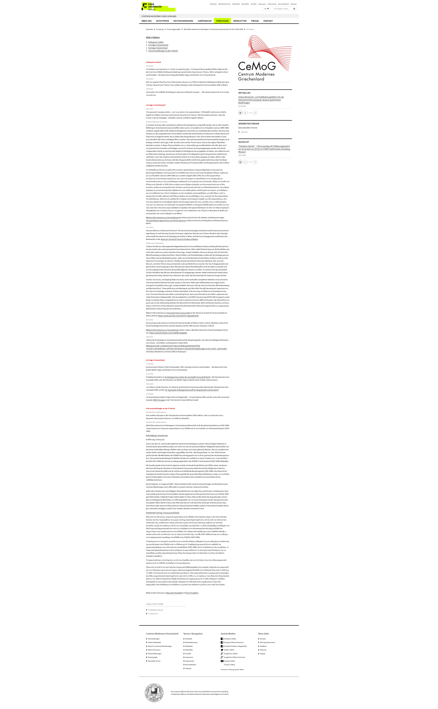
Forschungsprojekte (174, 29)
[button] (266, 9)
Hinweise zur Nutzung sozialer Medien (232, 669)
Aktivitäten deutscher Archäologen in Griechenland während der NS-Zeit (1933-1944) (213, 29)
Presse (255, 20)
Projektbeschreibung (155, 610)
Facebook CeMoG (230, 639)
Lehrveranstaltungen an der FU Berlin (163, 50)
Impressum (262, 4)
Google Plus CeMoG (231, 653)
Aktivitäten (162, 20)
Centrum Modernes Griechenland (158, 16)
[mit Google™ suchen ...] (294, 8)
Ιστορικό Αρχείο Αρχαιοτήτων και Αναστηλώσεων (166, 220)
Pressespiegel (152, 657)
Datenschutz (272, 4)
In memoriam (153, 613)
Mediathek (236, 4)
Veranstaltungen (154, 639)
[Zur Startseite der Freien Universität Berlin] (158, 7)
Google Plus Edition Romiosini (234, 657)
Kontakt (254, 4)
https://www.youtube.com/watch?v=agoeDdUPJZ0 (178, 315)
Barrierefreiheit (283, 4)
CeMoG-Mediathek (154, 642)
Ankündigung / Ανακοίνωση (157, 435)
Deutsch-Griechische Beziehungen (160, 646)
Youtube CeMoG (229, 661)
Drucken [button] (263, 639)
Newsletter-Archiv (154, 661)
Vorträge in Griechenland (158, 45)
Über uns (146, 20)
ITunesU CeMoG (229, 665)
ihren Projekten (192, 593)
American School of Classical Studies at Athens (179, 239)
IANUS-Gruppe (158, 400)
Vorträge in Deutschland (158, 48)
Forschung (222, 20)
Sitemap (294, 4)
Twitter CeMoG (229, 650)
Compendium (205, 20)
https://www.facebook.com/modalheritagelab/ (168, 333)
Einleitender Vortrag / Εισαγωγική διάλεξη (162, 512)
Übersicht (244, 132)
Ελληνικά (263, 650)
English (262, 653)
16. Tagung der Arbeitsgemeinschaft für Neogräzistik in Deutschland (191, 390)
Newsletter (245, 4)
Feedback (263, 646)
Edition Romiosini (183, 20)
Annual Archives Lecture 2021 (178, 313)
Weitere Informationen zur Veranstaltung (162, 217)
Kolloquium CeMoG (155, 42)
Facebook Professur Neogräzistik (235, 646)
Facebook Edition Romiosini (234, 642)
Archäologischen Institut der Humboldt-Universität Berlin (187, 377)
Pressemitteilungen (154, 653)
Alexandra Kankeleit (174, 593)
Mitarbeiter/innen (224, 4)
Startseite (213, 4)
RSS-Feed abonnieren (267, 642)
